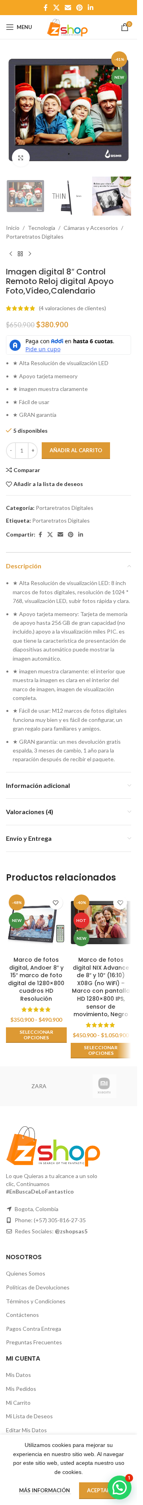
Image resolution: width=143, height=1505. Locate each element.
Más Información (45, 1490)
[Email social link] (67, 8)
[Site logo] (68, 26)
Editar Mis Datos (26, 1430)
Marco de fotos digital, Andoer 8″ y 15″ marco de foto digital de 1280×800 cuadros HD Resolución (36, 979)
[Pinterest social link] (79, 8)
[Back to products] (20, 254)
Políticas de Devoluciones (38, 1287)
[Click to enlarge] (21, 158)
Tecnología (41, 227)
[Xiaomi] (104, 1086)
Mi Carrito (18, 1402)
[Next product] (30, 254)
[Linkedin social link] (90, 8)
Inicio (12, 227)
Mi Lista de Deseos (29, 1416)
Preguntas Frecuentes (34, 1342)
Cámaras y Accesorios (91, 227)
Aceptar (98, 1490)
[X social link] (56, 8)
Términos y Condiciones (36, 1301)
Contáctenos (22, 1314)
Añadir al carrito (76, 450)
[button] (14, 110)
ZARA (38, 1086)
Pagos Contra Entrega (33, 1328)
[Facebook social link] (45, 8)
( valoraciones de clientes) (72, 308)
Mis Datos (18, 1374)
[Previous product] (10, 254)
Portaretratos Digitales (35, 236)
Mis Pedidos (21, 1388)
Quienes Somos (25, 1273)
